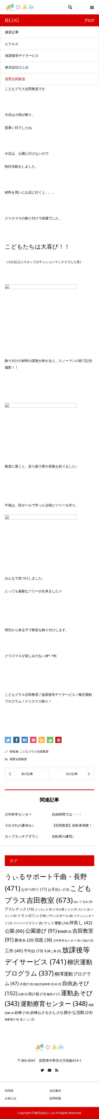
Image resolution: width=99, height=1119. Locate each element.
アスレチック (19, 909)
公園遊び (41, 930)
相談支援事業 (44, 984)
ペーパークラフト (28, 923)
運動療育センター (53, 1003)
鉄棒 (22, 1012)
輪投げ (53, 994)
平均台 (33, 950)
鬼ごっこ (27, 1019)
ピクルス (12, 43)
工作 (14, 950)
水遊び (26, 984)
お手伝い (58, 889)
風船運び (12, 1019)
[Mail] (49, 1070)
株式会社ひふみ (17, 67)
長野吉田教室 (15, 79)
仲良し (80, 922)
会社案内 (55, 1091)
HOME (9, 1091)
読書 (23, 994)
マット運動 (55, 922)
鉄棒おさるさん (47, 1012)
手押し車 (52, 951)
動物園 (64, 931)
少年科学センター (66, 940)
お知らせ (10, 1098)
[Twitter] (42, 1070)
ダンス (84, 909)
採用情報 (55, 1098)
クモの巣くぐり (65, 909)
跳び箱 (37, 993)
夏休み (24, 940)
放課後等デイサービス (22, 55)
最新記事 (12, 32)
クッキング (43, 909)
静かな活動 (78, 1012)
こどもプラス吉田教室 (34, 751)
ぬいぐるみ (83, 902)
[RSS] (56, 1070)
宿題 (43, 940)
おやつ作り (34, 889)
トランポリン (31, 915)
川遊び (87, 940)
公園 (14, 930)
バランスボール (60, 915)
